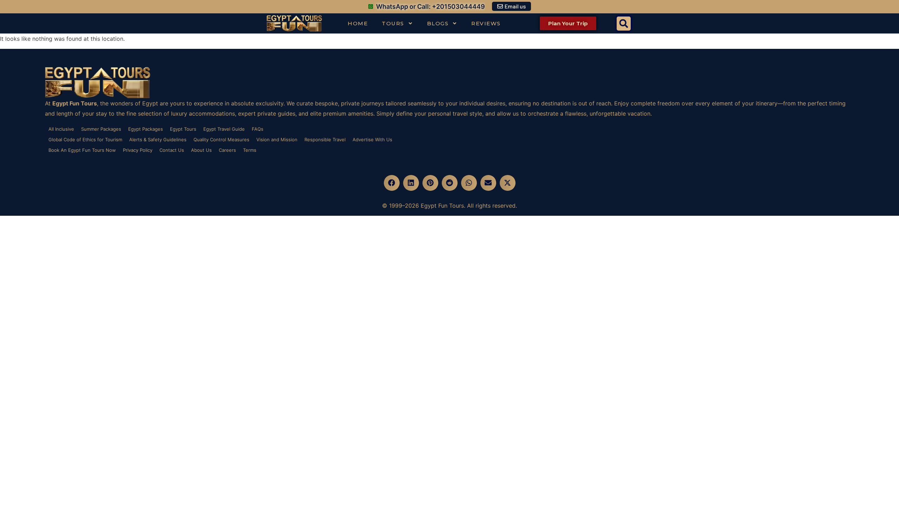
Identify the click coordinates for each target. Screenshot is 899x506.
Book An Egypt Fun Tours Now (82, 150)
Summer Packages (101, 129)
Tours (393, 23)
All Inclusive (61, 129)
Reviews (486, 23)
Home (358, 23)
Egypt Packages (145, 129)
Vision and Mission (276, 139)
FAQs (257, 129)
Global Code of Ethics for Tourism (85, 139)
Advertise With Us (372, 139)
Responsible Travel (325, 139)
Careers (227, 150)
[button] (623, 23)
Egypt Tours (183, 129)
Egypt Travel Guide (224, 129)
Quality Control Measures (221, 139)
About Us (201, 150)
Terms (249, 150)
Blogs (438, 23)
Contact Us (171, 150)
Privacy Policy (137, 150)
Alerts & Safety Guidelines (157, 139)
